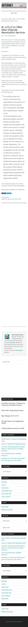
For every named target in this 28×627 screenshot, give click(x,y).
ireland (19, 199)
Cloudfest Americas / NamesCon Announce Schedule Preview (13, 404)
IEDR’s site (21, 189)
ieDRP (15, 199)
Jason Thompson (5, 496)
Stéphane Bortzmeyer (7, 509)
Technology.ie (19, 350)
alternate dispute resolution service (10, 43)
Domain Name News (6, 491)
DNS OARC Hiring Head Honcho (12, 410)
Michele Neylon (5, 439)
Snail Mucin (4, 458)
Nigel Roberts (5, 598)
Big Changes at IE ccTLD (10, 416)
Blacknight (12, 342)
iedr (8, 197)
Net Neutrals (21, 185)
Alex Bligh (4, 482)
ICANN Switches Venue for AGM (12, 428)
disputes (10, 199)
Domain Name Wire (6, 493)
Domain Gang (4, 507)
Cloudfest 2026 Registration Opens (16, 444)
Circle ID (3, 485)
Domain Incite (5, 488)
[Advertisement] (14, 264)
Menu (15, 13)
